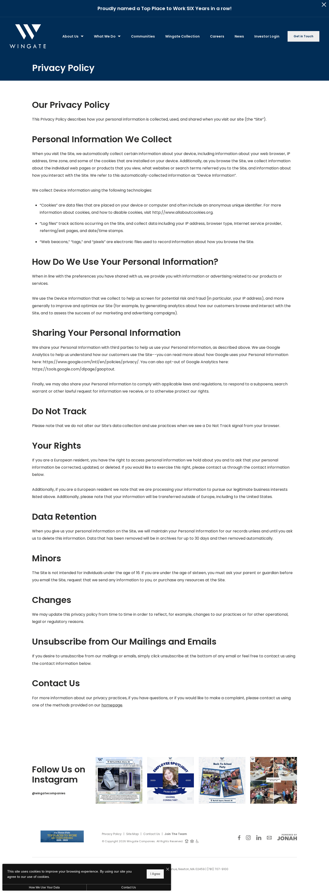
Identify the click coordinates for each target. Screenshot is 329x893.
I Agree (155, 874)
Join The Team (175, 834)
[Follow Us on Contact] (269, 838)
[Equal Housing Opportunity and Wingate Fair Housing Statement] (192, 841)
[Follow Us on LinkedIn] (258, 838)
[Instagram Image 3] (222, 780)
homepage (111, 705)
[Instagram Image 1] (119, 780)
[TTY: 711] (186, 841)
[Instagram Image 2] (170, 780)
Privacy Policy (112, 834)
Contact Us (151, 834)
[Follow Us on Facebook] (239, 838)
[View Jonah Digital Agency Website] (287, 837)
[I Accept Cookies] (167, 869)
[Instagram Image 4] (273, 780)
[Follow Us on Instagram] (248, 838)
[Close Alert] (324, 4)
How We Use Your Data (44, 887)
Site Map (132, 834)
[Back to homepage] (28, 36)
